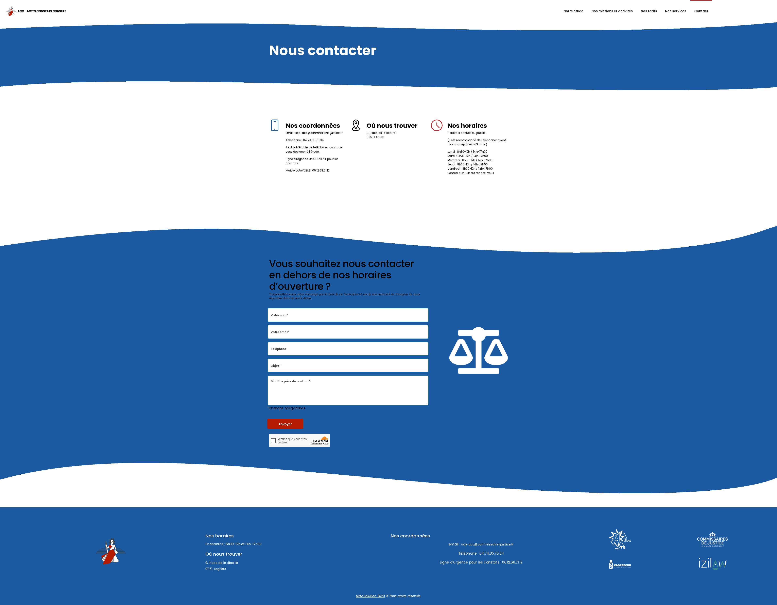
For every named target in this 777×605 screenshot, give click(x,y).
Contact (701, 11)
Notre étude (573, 11)
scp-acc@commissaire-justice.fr (487, 544)
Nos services (675, 11)
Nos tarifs (649, 11)
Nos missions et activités (612, 11)
